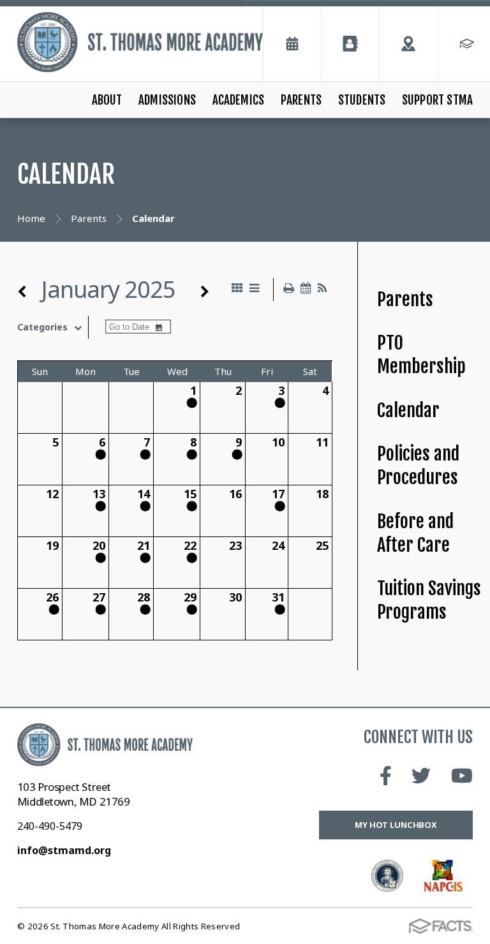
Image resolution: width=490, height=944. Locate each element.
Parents (301, 100)
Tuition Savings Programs (429, 600)
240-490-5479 (49, 826)
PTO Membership (421, 355)
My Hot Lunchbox (396, 824)
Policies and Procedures (418, 466)
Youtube (462, 775)
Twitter (421, 775)
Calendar (408, 410)
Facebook (386, 775)
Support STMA (437, 100)
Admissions (167, 100)
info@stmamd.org (64, 850)
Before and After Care (415, 533)
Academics (238, 100)
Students (362, 100)
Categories (42, 327)
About (107, 100)
